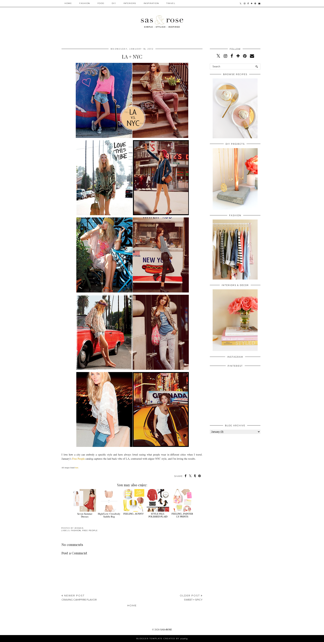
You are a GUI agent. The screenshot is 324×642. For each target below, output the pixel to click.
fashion (76, 530)
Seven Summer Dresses (84, 515)
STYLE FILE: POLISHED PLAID (157, 515)
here (76, 467)
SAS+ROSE (166, 629)
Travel (170, 3)
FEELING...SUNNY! (133, 513)
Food (101, 3)
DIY (114, 3)
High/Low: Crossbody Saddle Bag (109, 515)
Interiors (129, 3)
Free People (78, 458)
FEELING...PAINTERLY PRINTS (182, 515)
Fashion (84, 3)
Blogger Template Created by (162, 638)
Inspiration (151, 3)
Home (68, 3)
